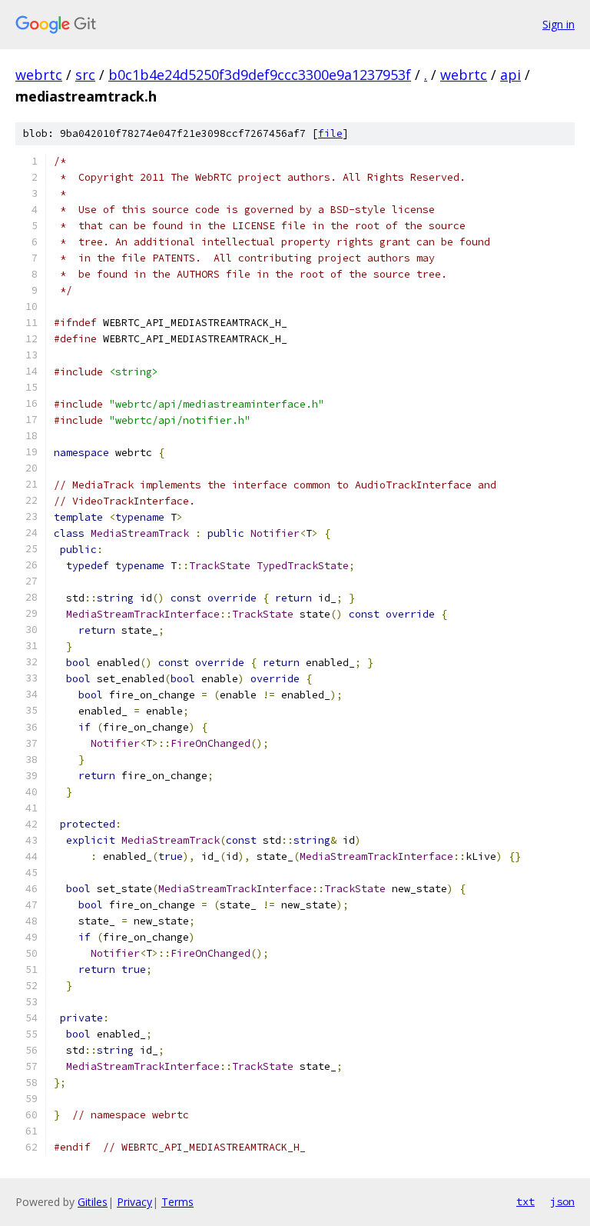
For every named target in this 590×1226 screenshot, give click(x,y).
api (510, 74)
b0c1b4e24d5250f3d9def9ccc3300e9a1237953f (259, 74)
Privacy (134, 1201)
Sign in (558, 24)
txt (525, 1201)
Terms (177, 1201)
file (330, 133)
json (562, 1201)
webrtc (38, 74)
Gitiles (93, 1201)
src (85, 74)
